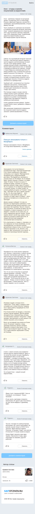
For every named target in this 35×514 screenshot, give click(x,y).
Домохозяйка (6, 471)
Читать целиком (26, 149)
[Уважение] (5, 117)
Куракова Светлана (8, 470)
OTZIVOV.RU (13, 491)
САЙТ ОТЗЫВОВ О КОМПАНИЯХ (13, 493)
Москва (5, 477)
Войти (31, 3)
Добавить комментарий (18, 123)
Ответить (24, 156)
